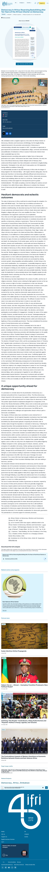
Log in (38, 3)
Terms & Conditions (12, 861)
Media (2, 831)
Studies (3, 624)
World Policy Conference (19, 864)
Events (28, 2)
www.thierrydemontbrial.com (7, 864)
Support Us (4, 836)
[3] (9, 527)
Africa (16, 783)
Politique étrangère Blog (30, 864)
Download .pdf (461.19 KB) (26, 63)
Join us (3, 834)
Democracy (6, 783)
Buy (7, 855)
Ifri (15, 2)
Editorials (4, 658)
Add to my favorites (6, 17)
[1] (9, 518)
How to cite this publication (8, 128)
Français (6, 114)
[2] (9, 522)
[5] (9, 538)
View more (4, 610)
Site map (19, 861)
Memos (3, 729)
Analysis (21, 2)
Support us (42, 3)
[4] (9, 531)
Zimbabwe (24, 783)
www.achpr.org (12, 540)
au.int (20, 520)
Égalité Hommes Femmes (7, 839)
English (5, 116)
